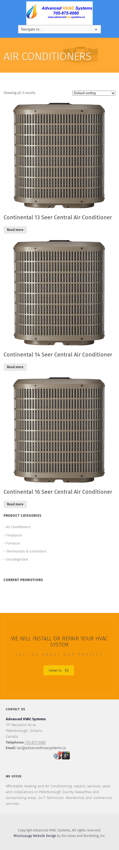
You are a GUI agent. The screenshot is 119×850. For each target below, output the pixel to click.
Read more (15, 230)
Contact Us (55, 670)
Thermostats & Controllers (26, 551)
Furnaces (13, 543)
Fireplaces (14, 535)
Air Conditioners (18, 527)
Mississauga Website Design (35, 836)
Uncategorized (17, 559)
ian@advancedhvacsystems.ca (41, 748)
